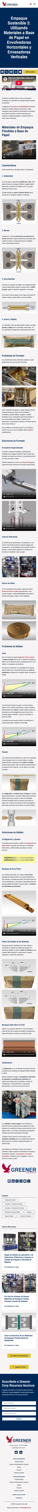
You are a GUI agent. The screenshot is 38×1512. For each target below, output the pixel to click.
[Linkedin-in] (20, 1452)
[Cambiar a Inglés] (31, 4)
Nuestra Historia (19, 1462)
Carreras (19, 1470)
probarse (30, 430)
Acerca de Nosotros (19, 1459)
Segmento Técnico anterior (26, 657)
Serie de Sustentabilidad (21, 106)
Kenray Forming (27, 462)
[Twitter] (16, 1452)
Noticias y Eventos (19, 1473)
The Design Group (25, 1508)
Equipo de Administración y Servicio (19, 1464)
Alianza (19, 1467)
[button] (2, 72)
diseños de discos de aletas (10, 591)
